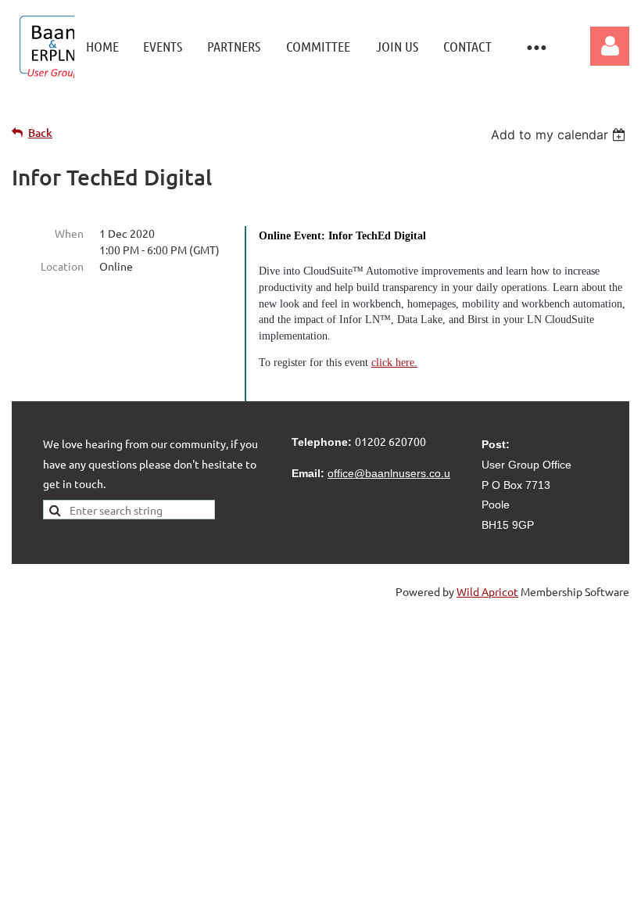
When (69, 233)
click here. (394, 362)
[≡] (535, 46)
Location (62, 266)
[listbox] (560, 134)
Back (40, 132)
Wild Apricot (487, 591)
